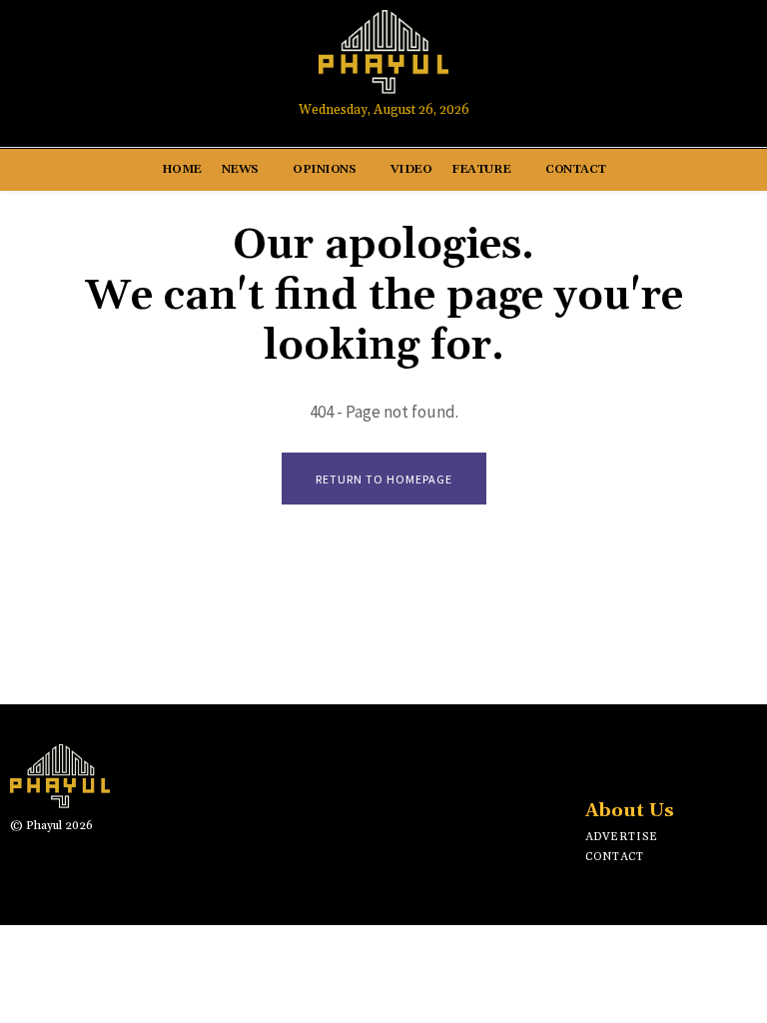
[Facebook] (615, 61)
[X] (659, 760)
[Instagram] (653, 61)
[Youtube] (690, 61)
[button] (733, 62)
